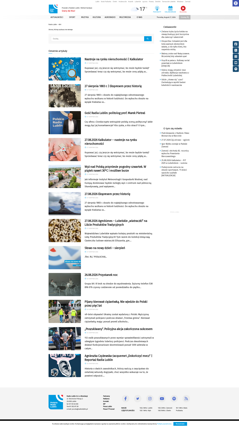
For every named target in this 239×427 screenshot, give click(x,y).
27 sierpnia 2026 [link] (92, 63)
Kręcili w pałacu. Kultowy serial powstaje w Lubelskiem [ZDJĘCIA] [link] (175, 63)
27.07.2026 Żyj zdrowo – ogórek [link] (175, 140)
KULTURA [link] (97, 17)
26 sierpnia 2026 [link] (92, 279)
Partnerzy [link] (106, 396)
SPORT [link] (72, 17)
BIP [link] (104, 404)
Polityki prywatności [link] (164, 424)
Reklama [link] (106, 399)
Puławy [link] (151, 1)
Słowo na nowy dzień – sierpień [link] (105, 248)
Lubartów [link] (138, 1)
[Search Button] (188, 17)
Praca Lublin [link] (107, 406)
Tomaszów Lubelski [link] (169, 1)
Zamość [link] (187, 1)
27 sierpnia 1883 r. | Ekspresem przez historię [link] (113, 86)
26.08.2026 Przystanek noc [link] (101, 275)
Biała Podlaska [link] (106, 1)
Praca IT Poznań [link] (109, 409)
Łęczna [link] (144, 1)
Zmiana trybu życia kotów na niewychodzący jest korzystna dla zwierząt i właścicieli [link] (175, 34)
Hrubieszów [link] (123, 1)
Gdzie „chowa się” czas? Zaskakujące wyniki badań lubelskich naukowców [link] (173, 82)
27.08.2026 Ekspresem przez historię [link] (107, 194)
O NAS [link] (139, 17)
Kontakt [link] (106, 401)
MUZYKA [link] (85, 17)
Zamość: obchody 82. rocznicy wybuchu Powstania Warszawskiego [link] (175, 154)
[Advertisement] (177, 106)
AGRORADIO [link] (110, 17)
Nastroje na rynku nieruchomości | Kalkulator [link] (114, 59)
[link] (236, 3)
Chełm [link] (115, 1)
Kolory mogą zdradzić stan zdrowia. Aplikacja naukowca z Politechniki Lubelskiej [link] (175, 73)
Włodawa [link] (180, 1)
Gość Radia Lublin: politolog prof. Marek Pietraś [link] (115, 113)
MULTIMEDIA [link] (125, 17)
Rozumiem (180, 424)
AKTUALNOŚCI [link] (57, 17)
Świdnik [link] (157, 1)
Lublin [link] (97, 1)
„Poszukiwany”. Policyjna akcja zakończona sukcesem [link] (119, 329)
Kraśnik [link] (130, 1)
